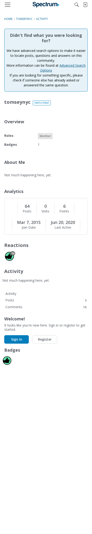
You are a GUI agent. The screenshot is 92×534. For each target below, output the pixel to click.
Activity (10, 293)
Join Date (29, 227)
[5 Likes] (7, 360)
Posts (27, 211)
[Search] (76, 4)
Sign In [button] (16, 339)
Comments (46, 307)
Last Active (62, 227)
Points (64, 211)
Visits (45, 211)
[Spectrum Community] (46, 4)
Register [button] (45, 339)
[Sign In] (85, 4)
